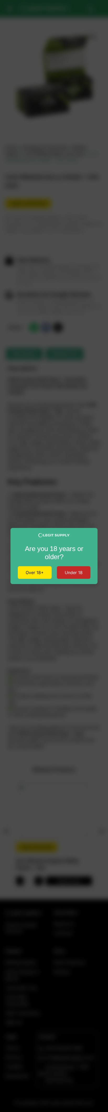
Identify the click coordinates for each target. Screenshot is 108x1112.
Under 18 (74, 572)
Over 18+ (35, 572)
